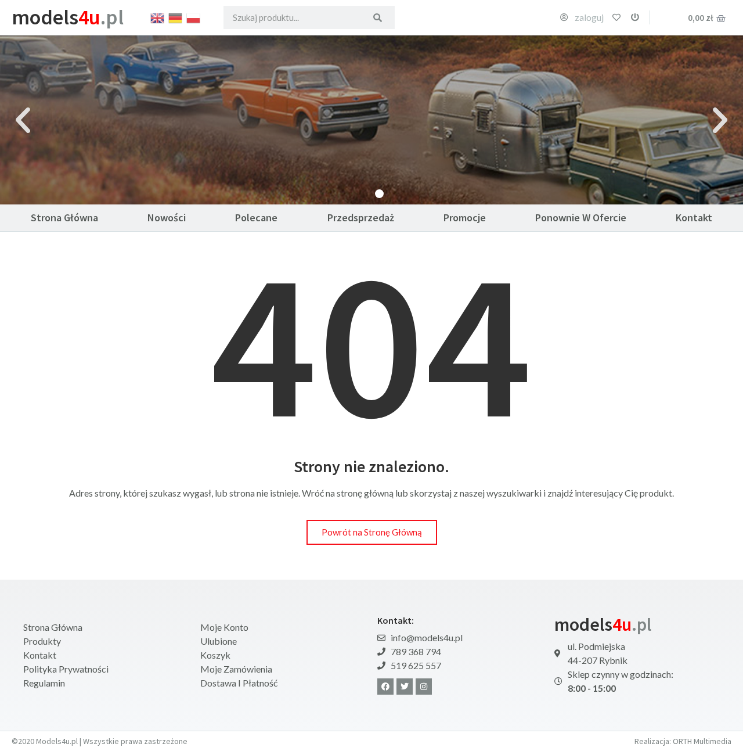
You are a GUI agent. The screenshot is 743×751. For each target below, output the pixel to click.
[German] (175, 17)
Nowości (166, 217)
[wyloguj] (635, 17)
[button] (23, 120)
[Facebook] (385, 686)
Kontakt (694, 217)
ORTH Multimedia (702, 741)
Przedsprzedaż (360, 217)
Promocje (464, 217)
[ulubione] (616, 17)
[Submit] (377, 17)
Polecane (256, 217)
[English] (157, 17)
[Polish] (193, 17)
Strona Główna (64, 217)
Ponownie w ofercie (580, 217)
